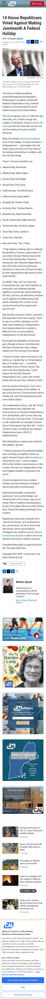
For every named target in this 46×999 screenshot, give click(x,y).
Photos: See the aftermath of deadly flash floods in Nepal (31, 847)
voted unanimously (28, 138)
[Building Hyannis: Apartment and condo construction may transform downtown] (23, 800)
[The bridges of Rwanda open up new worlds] (10, 864)
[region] (23, 959)
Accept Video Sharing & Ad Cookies (23, 980)
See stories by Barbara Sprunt (26, 601)
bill (8, 116)
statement (38, 457)
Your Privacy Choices (23, 995)
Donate (38, 4)
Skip (23, 987)
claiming (17, 496)
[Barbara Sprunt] (7, 585)
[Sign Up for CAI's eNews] (23, 713)
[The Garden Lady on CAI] (23, 667)
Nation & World (16, 564)
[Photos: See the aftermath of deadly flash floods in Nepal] (10, 848)
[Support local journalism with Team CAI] (23, 629)
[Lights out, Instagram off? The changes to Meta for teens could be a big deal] (10, 880)
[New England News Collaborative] (23, 760)
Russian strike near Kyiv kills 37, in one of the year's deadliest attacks (31, 830)
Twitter (32, 386)
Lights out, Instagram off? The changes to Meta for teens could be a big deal (31, 879)
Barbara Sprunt (16, 38)
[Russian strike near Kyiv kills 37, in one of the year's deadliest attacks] (10, 832)
